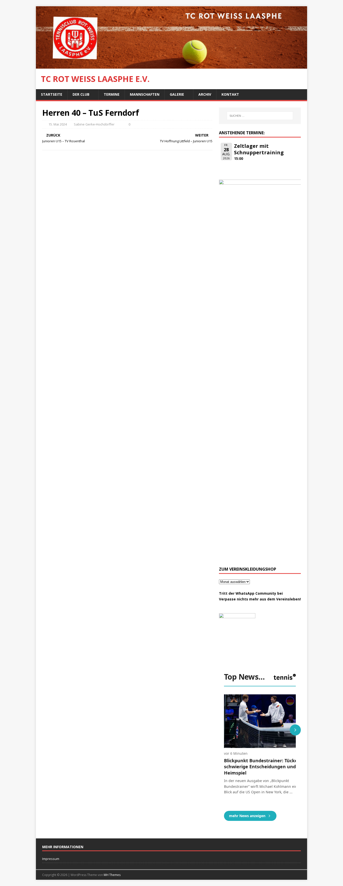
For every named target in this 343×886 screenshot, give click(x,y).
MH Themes (112, 875)
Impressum (50, 858)
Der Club (81, 94)
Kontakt (230, 94)
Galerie (177, 94)
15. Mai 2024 (57, 124)
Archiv (204, 94)
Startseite (51, 94)
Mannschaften (144, 94)
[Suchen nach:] (260, 115)
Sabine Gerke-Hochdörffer (94, 124)
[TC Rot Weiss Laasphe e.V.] (171, 65)
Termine (112, 94)
